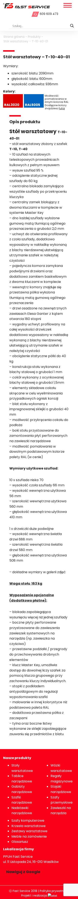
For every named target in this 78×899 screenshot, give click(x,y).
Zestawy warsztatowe (29, 831)
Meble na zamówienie (29, 836)
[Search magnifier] (72, 26)
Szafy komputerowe (27, 820)
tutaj (62, 108)
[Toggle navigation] (67, 5)
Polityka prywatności (54, 891)
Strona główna (14, 37)
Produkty (34, 37)
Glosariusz (19, 841)
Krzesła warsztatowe (28, 826)
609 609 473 (49, 14)
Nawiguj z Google (23, 871)
